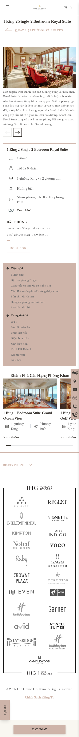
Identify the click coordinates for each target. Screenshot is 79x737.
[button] (39, 210)
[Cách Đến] (75, 373)
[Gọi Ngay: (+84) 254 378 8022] (75, 406)
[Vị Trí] (75, 381)
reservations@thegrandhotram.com (28, 228)
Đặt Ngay (39, 729)
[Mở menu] (7, 7)
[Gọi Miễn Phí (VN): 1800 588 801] (75, 415)
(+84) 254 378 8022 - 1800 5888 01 (27, 234)
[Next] (17, 132)
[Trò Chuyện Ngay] (75, 389)
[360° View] (75, 398)
